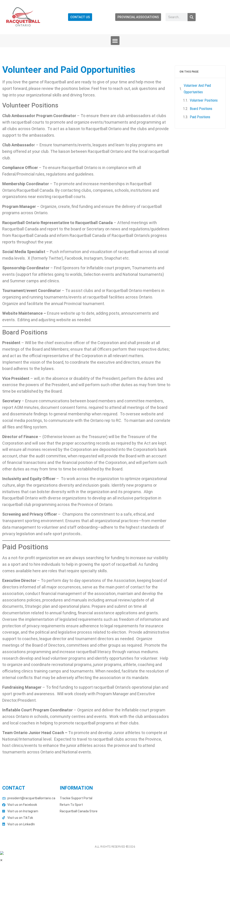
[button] (115, 40)
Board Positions (201, 109)
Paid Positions (200, 117)
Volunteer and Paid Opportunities (197, 88)
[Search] (192, 17)
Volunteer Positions (204, 100)
